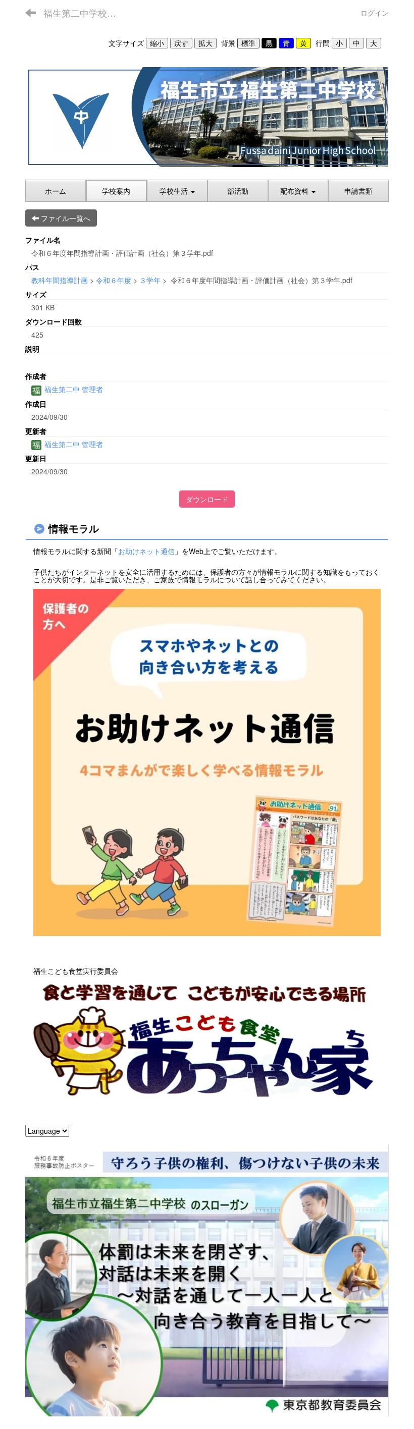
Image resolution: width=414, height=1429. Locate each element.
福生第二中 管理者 (72, 389)
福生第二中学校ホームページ (86, 12)
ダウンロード (207, 499)
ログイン (374, 13)
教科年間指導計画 (59, 280)
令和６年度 (113, 280)
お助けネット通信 (146, 551)
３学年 (150, 280)
